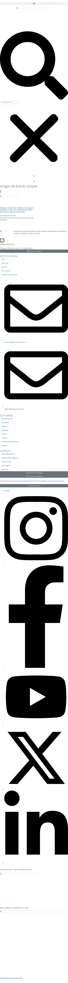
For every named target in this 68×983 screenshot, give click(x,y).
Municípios (5, 422)
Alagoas (4, 426)
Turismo (4, 438)
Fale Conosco (6, 271)
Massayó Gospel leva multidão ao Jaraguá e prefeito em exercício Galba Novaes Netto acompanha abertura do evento (17, 210)
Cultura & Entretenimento (10, 442)
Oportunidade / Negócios (10, 458)
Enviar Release (6, 462)
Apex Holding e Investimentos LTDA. (14, 908)
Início (3, 259)
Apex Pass (5, 469)
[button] (34, 3)
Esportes (4, 445)
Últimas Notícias (7, 419)
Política (4, 434)
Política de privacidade (9, 275)
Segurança (5, 430)
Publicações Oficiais (8, 454)
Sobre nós (5, 263)
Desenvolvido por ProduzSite (11, 978)
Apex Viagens (6, 465)
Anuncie (4, 267)
